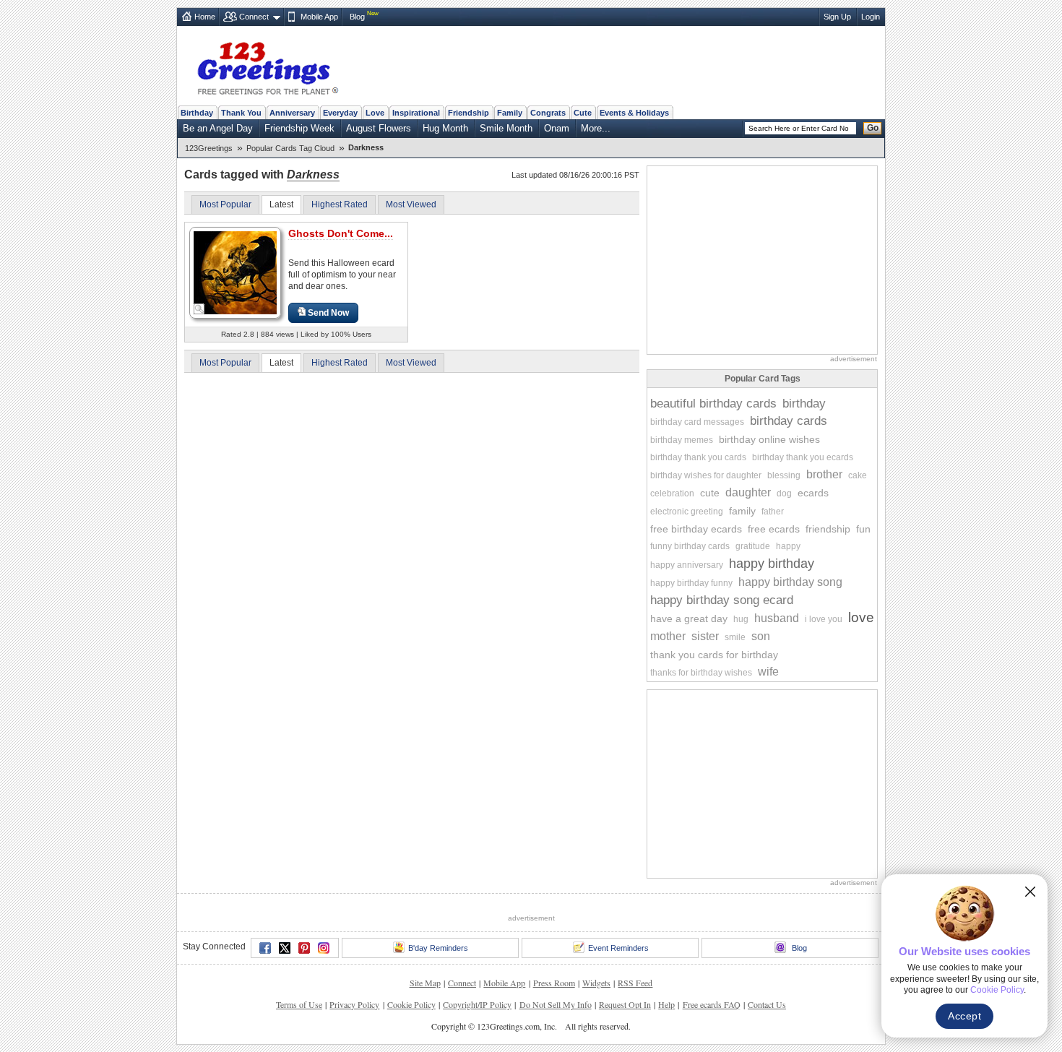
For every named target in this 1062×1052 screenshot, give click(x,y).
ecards (813, 493)
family (742, 511)
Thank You (241, 112)
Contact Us (767, 1004)
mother (668, 636)
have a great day (689, 618)
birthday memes (681, 440)
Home (204, 16)
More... (595, 128)
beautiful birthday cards (713, 403)
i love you (823, 619)
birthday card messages (697, 422)
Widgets (596, 982)
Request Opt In (625, 1004)
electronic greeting (686, 511)
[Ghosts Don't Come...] (235, 272)
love (861, 617)
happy (788, 546)
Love (375, 112)
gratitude (752, 546)
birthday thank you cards (698, 457)
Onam (556, 128)
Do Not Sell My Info (555, 1004)
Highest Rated (339, 204)
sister (705, 636)
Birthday (197, 112)
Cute (583, 112)
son (760, 636)
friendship (828, 529)
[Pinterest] (304, 948)
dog (784, 493)
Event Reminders (618, 948)
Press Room (554, 982)
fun (863, 529)
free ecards (774, 529)
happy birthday (771, 563)
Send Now (328, 313)
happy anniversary (686, 565)
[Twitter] (284, 948)
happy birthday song (790, 582)
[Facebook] (265, 948)
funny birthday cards (690, 546)
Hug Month (445, 128)
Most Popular (225, 204)
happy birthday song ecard (721, 600)
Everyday (340, 112)
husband (776, 618)
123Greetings (209, 148)
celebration (672, 493)
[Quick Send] (199, 309)
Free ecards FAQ (712, 1004)
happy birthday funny (691, 583)
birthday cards (788, 421)
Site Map (425, 982)
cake (857, 475)
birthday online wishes (769, 439)
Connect (254, 16)
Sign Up (837, 16)
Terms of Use (299, 1004)
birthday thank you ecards (802, 457)
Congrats (548, 112)
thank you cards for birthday (714, 654)
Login (870, 16)
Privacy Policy (354, 1004)
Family (509, 112)
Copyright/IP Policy (477, 1004)
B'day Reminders (438, 948)
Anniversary (292, 112)
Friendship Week (299, 128)
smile (735, 637)
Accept (964, 1016)
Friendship (468, 112)
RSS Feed (635, 982)
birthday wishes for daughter (705, 475)
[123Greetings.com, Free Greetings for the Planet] (267, 65)
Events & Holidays (634, 112)
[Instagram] (323, 948)
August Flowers (378, 128)
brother (824, 474)
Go (872, 128)
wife (768, 671)
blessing (783, 475)
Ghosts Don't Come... (340, 233)
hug (740, 619)
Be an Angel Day (218, 128)
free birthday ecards (696, 529)
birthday (804, 403)
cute (710, 493)
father (772, 511)
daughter (748, 492)
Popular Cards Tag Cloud (290, 148)
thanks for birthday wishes (701, 673)
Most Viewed (411, 204)
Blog (357, 16)
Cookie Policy (411, 1004)
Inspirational (416, 112)
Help (666, 1004)
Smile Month (506, 128)
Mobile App (319, 16)
